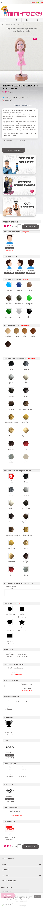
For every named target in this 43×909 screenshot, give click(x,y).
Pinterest (7, 101)
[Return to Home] (2, 24)
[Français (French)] (32, 2)
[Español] (37, 2)
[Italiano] (39, 2)
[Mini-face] (21, 10)
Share (15, 97)
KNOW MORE (7, 904)
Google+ (24, 97)
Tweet (6, 97)
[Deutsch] (42, 2)
